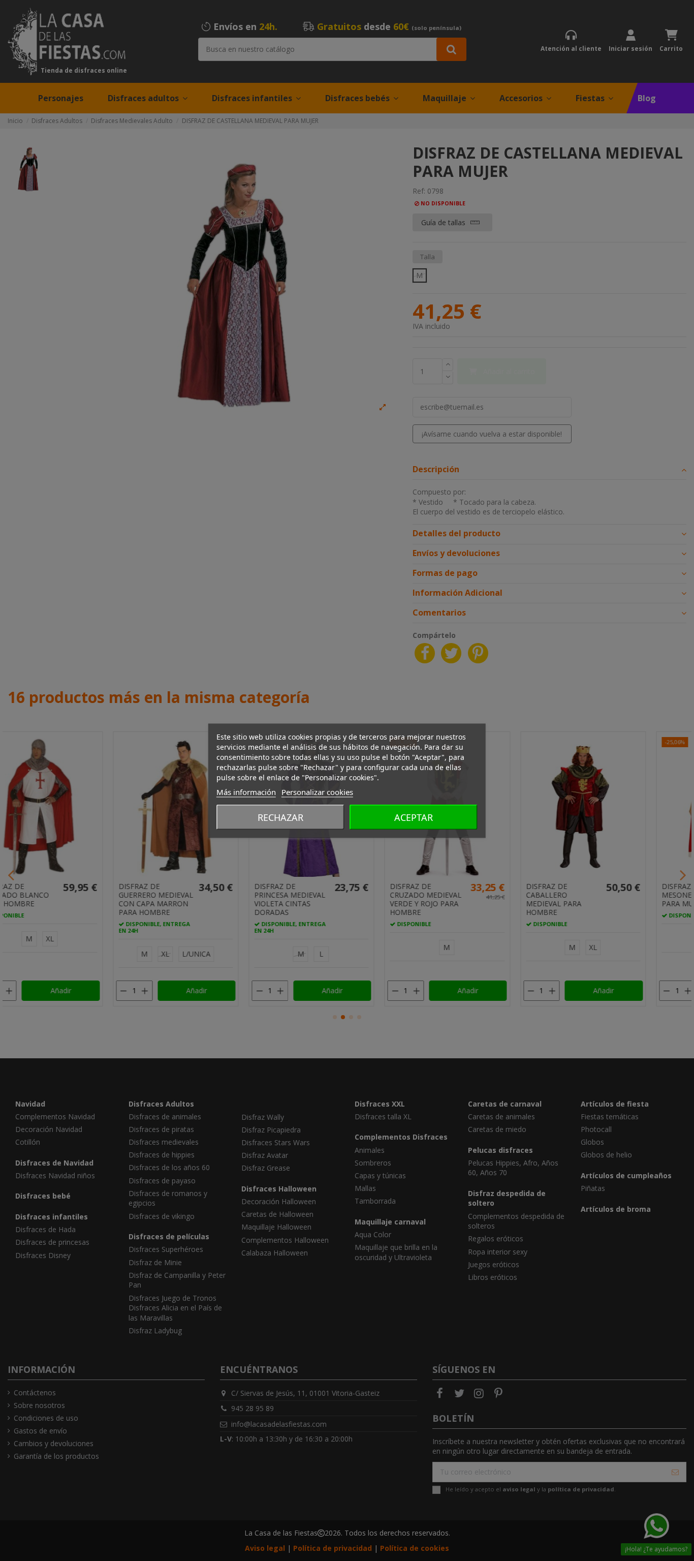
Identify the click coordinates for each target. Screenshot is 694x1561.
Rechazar (280, 817)
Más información (246, 791)
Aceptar (413, 817)
